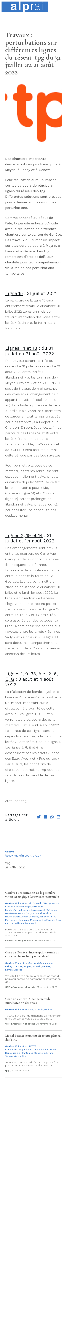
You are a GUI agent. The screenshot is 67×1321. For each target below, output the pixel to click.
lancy (9, 855)
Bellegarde (11, 966)
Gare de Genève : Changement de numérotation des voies (27, 1001)
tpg (27, 855)
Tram (50, 1053)
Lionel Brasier (49, 1049)
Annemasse (46, 963)
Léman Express (29, 916)
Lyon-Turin (49, 916)
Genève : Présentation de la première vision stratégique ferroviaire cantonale (32, 895)
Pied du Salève (13, 923)
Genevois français (24, 913)
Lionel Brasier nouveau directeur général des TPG (33, 1038)
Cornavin (36, 966)
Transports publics (15, 1056)
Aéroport (34, 963)
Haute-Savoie (12, 916)
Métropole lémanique (17, 920)
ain (30, 903)
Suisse (26, 923)
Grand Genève (43, 913)
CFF (20, 966)
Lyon (41, 916)
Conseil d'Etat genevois (46, 903)
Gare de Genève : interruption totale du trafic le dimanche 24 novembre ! (32, 954)
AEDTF (32, 1046)
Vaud (33, 923)
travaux (35, 855)
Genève (9, 851)
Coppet (27, 966)
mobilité (41, 920)
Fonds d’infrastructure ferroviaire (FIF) (26, 910)
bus (38, 1046)
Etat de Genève (14, 906)
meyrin (19, 855)
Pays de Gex (53, 920)
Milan (33, 920)
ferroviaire (38, 906)
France (52, 910)
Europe (27, 906)
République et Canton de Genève (24, 1053)
